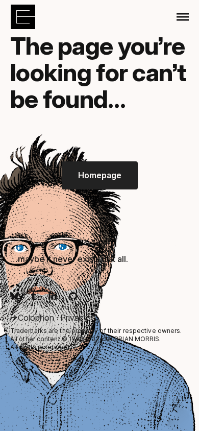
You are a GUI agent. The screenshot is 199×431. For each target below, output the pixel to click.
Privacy (74, 318)
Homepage (99, 175)
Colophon (37, 318)
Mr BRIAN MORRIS (132, 339)
